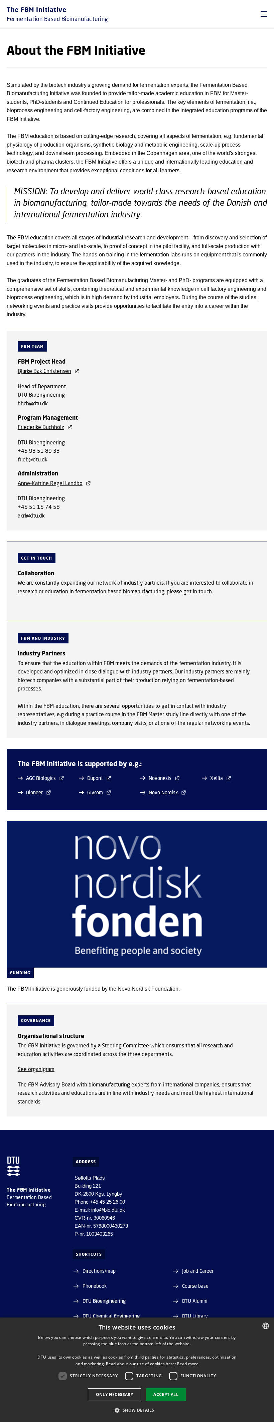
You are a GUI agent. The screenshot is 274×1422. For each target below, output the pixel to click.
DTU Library (195, 1316)
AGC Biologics (41, 778)
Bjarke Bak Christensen (44, 371)
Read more (187, 1364)
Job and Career (198, 1271)
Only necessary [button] (114, 1394)
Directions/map (99, 1271)
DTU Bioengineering (104, 1301)
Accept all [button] (165, 1394)
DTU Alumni (195, 1301)
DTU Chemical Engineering (111, 1316)
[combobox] (265, 1326)
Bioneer (34, 792)
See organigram (36, 1069)
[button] (264, 14)
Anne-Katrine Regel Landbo (50, 483)
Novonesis (160, 778)
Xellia (216, 778)
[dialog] (137, 1369)
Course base (195, 1286)
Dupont (95, 778)
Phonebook (95, 1286)
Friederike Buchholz (41, 427)
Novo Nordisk (163, 792)
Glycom (95, 792)
